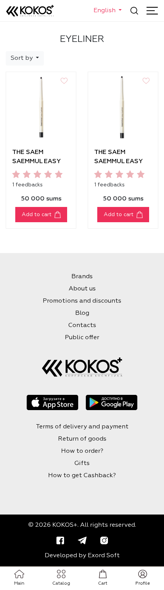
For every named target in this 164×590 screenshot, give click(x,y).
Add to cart (36, 214)
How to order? (82, 451)
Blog (82, 313)
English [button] (105, 11)
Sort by (22, 58)
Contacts (82, 325)
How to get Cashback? (82, 476)
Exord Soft (104, 556)
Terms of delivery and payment (82, 427)
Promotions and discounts (82, 301)
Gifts (82, 463)
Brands (82, 277)
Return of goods (82, 439)
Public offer (82, 338)
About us (82, 289)
